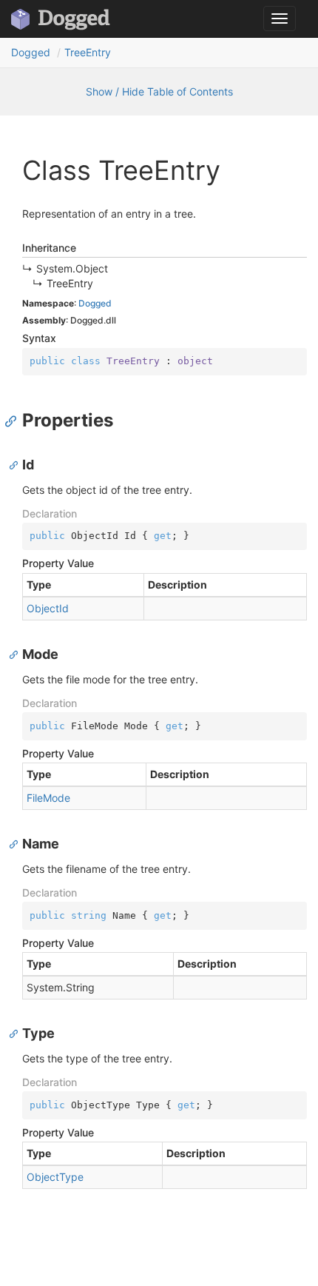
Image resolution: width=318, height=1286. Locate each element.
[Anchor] (14, 420)
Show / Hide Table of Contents (159, 91)
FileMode (48, 797)
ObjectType (55, 1177)
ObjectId (48, 608)
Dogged (30, 52)
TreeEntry (87, 52)
